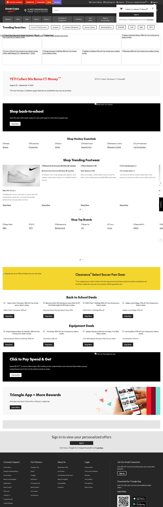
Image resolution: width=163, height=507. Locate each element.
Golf (131, 27)
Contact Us (7, 495)
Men (18, 19)
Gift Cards (7, 491)
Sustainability (62, 483)
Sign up (121, 473)
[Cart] (156, 10)
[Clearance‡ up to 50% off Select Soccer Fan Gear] (35, 278)
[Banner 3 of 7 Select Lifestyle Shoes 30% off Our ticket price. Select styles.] (141, 37)
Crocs (109, 228)
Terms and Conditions (91, 471)
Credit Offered (96, 2)
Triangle (33, 475)
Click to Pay (16, 375)
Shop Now (15, 124)
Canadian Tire (35, 467)
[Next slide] (161, 183)
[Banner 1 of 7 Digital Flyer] (48, 35)
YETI (151, 27)
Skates (5, 147)
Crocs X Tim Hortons (39, 27)
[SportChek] (41, 2)
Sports (46, 19)
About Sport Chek (63, 467)
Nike (141, 27)
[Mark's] (49, 2)
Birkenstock (60, 228)
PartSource (34, 479)
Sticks (57, 147)
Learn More (16, 407)
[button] (80, 209)
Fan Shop (90, 19)
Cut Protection (140, 147)
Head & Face (86, 147)
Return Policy (89, 487)
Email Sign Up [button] (110, 2)
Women (8, 19)
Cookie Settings (8, 503)
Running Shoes (106, 27)
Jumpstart (61, 487)
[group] (21, 185)
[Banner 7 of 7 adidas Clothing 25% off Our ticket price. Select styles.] (101, 53)
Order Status (7, 467)
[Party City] (57, 2)
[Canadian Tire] (30, 2)
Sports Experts (35, 487)
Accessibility (88, 479)
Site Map (87, 475)
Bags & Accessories (105, 19)
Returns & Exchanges (10, 479)
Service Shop (7, 475)
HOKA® (121, 27)
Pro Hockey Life (35, 483)
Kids (26, 19)
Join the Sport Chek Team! (65, 475)
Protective (33, 147)
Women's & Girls (114, 147)
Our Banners (34, 495)
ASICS (136, 228)
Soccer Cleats (90, 27)
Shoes (36, 19)
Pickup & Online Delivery (11, 471)
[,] (160, 240)
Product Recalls (8, 499)
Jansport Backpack (71, 27)
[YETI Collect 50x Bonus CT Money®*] (127, 84)
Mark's (33, 471)
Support (121, 2)
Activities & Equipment (62, 19)
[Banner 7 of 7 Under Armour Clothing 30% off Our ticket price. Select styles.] (61, 53)
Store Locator (8, 487)
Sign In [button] (155, 2)
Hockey (55, 27)
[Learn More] (127, 401)
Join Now (150, 19)
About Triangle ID (63, 479)
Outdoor (79, 19)
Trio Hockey (34, 491)
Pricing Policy (89, 483)
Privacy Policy (89, 467)
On (82, 228)
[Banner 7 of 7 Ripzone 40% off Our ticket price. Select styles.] (140, 51)
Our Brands (61, 471)
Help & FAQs (7, 483)
